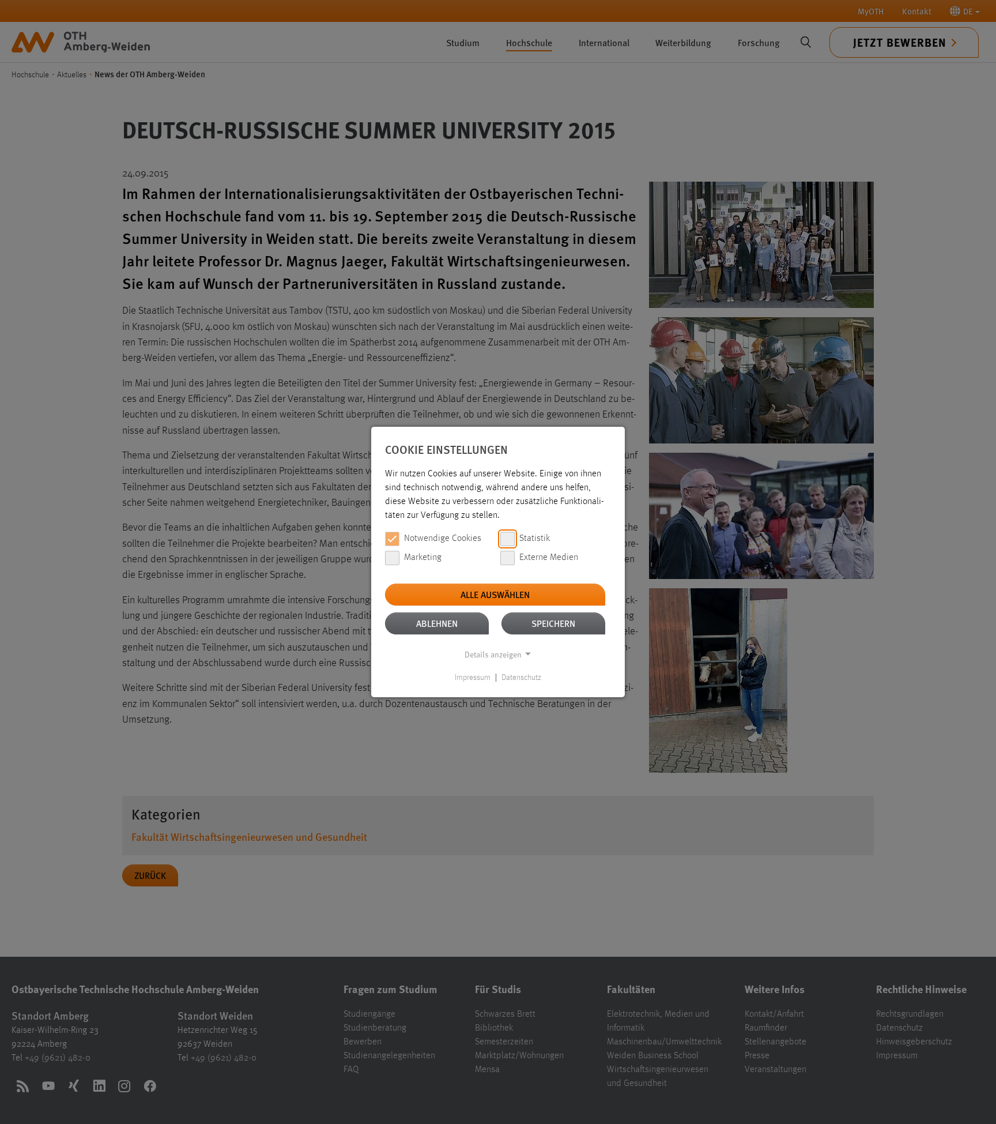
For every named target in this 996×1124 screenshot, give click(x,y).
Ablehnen (437, 623)
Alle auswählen (495, 594)
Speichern (553, 623)
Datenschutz (521, 678)
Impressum (473, 678)
